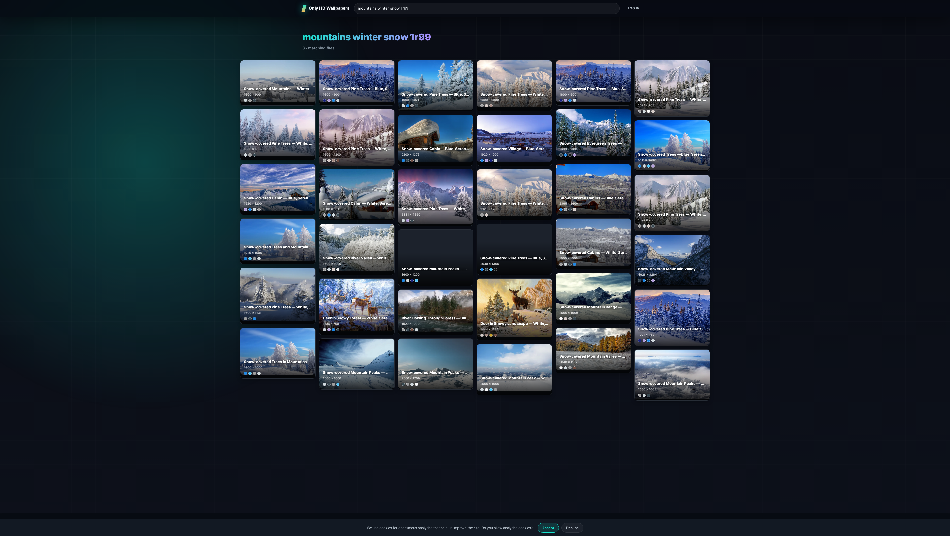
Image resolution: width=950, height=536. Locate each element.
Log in (634, 8)
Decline (572, 528)
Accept (548, 528)
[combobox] (484, 8)
